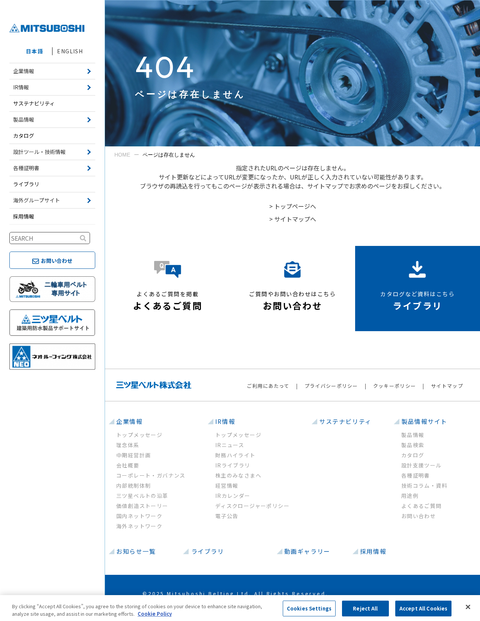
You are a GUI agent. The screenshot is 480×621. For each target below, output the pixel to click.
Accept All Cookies (423, 608)
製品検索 (412, 445)
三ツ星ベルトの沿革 (142, 495)
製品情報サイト (424, 421)
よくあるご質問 (421, 505)
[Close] (468, 607)
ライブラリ (26, 184)
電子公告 (226, 516)
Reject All (365, 608)
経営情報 (226, 485)
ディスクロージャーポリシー (252, 505)
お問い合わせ (418, 516)
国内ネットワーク (139, 516)
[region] (240, 608)
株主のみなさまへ (238, 475)
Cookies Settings (309, 608)
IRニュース (229, 445)
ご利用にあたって (268, 385)
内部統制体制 (133, 485)
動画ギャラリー (307, 551)
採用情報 (23, 216)
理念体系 (128, 445)
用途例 (409, 495)
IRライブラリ (232, 465)
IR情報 (225, 421)
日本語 (34, 51)
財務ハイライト (235, 455)
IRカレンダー (232, 495)
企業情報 (129, 421)
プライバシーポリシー (331, 385)
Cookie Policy (155, 613)
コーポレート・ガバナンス (151, 475)
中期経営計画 (133, 455)
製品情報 (412, 435)
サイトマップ (447, 385)
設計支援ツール (421, 465)
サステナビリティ (34, 103)
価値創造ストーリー (142, 505)
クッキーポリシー (394, 385)
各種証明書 (415, 475)
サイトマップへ (295, 218)
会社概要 (128, 465)
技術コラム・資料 (424, 485)
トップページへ (295, 206)
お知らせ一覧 (136, 551)
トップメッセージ (139, 435)
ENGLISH (70, 51)
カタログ (23, 135)
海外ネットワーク (139, 526)
